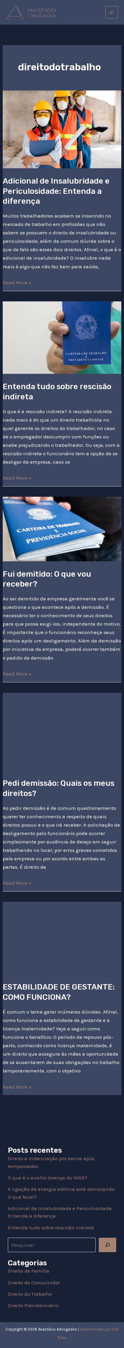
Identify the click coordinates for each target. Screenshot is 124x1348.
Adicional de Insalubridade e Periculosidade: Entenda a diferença (56, 191)
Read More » (17, 281)
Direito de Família (28, 1271)
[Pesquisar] (107, 1245)
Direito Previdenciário (33, 1305)
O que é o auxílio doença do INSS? (47, 1178)
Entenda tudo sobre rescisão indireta (51, 1227)
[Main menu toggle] (111, 12)
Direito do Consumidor (34, 1282)
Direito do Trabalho (30, 1294)
